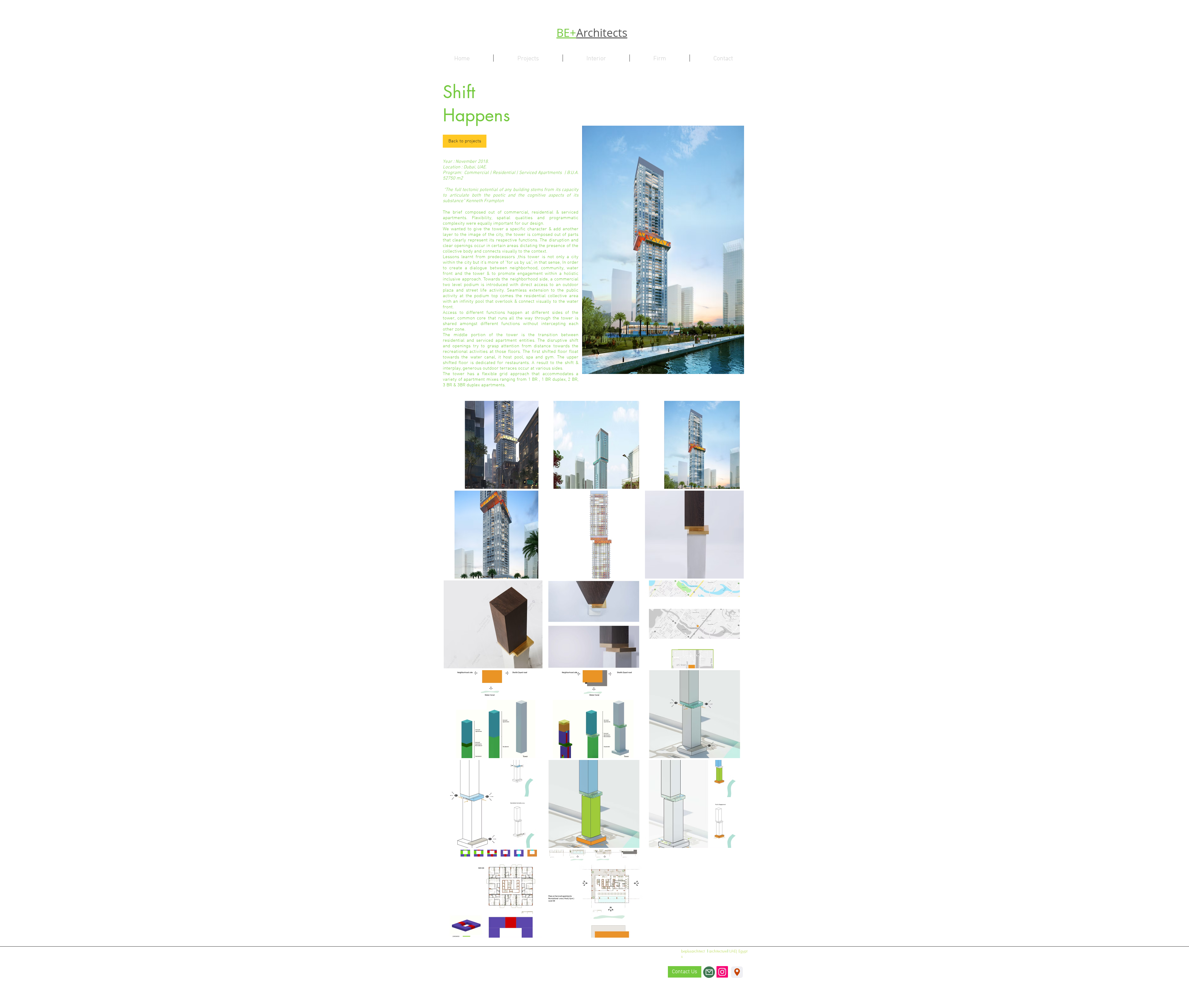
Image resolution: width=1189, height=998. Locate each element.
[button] (493, 445)
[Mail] (709, 972)
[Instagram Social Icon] (722, 972)
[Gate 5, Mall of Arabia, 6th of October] (737, 972)
